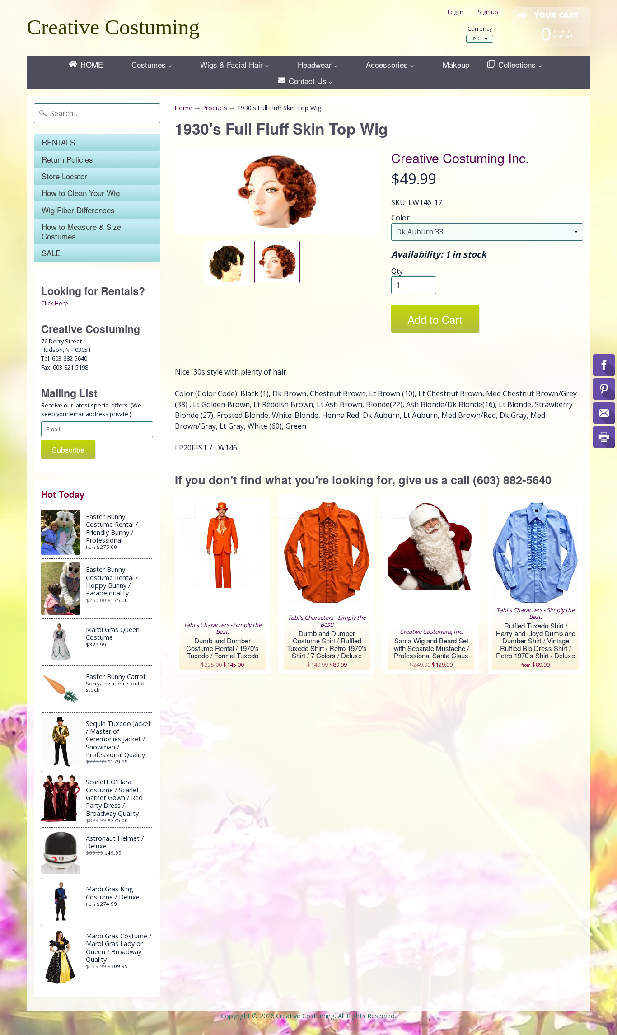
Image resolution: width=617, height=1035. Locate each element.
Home (183, 107)
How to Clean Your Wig (81, 192)
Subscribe (68, 450)
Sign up (488, 12)
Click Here (54, 303)
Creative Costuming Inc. (460, 157)
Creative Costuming (113, 27)
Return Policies (67, 159)
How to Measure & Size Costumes (81, 231)
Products (214, 107)
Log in (455, 12)
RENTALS (58, 142)
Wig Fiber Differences (78, 209)
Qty (397, 271)
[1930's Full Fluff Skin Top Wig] (227, 263)
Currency (479, 28)
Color (400, 218)
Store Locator (64, 176)
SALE (51, 252)
